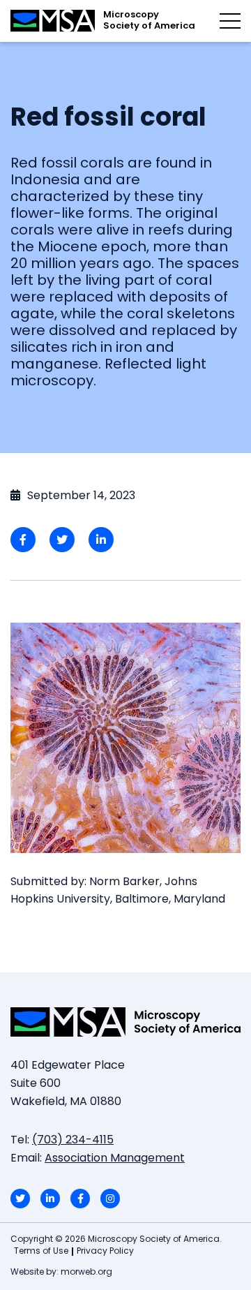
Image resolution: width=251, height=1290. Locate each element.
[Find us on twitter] (20, 1198)
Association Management (115, 1158)
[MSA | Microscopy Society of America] (125, 1022)
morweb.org (86, 1272)
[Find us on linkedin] (50, 1198)
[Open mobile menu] (230, 20)
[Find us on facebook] (80, 1198)
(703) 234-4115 (73, 1140)
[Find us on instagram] (110, 1198)
